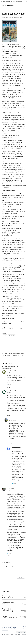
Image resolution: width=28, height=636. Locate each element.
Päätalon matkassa (8, 5)
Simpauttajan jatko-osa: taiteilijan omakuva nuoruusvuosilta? (9, 610)
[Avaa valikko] (25, 5)
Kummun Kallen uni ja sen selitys (7, 354)
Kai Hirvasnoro (10, 17)
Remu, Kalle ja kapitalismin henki (7, 596)
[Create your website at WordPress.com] (14, 1)
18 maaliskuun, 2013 (11, 370)
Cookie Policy (5, 630)
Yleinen (20, 17)
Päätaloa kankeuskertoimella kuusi (9, 616)
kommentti (20, 577)
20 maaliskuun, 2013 (11, 488)
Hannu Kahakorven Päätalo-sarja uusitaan (9, 603)
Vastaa (8, 387)
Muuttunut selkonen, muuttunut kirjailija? (18, 354)
